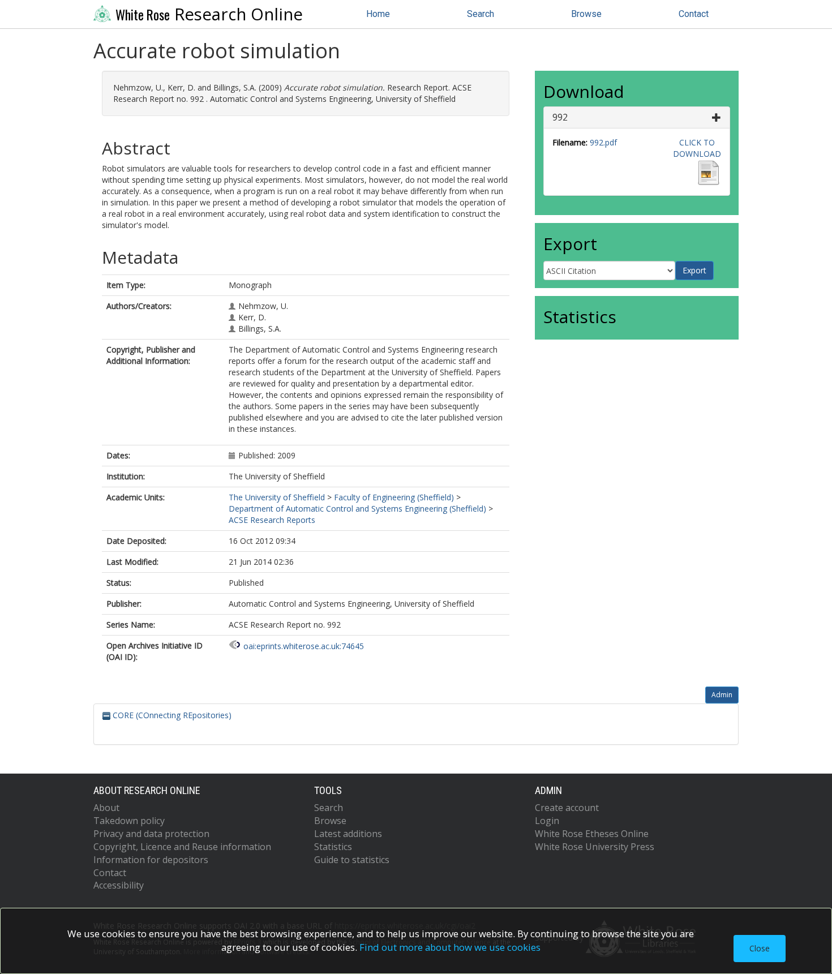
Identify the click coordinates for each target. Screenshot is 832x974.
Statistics (333, 846)
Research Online (209, 14)
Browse (586, 13)
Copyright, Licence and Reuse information (182, 846)
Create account (567, 807)
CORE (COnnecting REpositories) (170, 715)
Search (480, 13)
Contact (694, 13)
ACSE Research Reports (272, 519)
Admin (721, 695)
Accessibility (118, 885)
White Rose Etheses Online (592, 833)
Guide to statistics (351, 859)
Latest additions (348, 833)
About (106, 807)
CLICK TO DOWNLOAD (697, 148)
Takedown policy (129, 820)
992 (560, 117)
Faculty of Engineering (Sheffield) (394, 497)
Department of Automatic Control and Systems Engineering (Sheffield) (357, 508)
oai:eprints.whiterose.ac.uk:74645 (303, 646)
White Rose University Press (594, 846)
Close (759, 948)
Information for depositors (150, 859)
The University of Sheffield (277, 497)
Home (378, 13)
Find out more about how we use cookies (450, 947)
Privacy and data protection (151, 833)
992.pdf (603, 142)
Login (547, 820)
